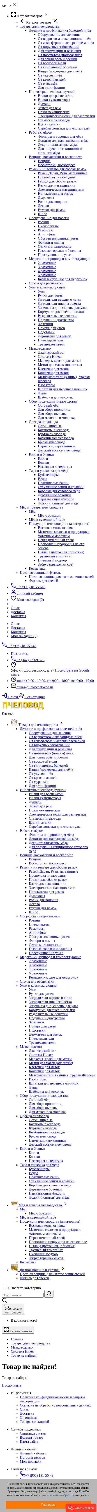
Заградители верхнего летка (59, 299)
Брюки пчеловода (51, 442)
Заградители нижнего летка (59, 303)
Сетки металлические (54, 246)
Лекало (43, 206)
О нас (15, 624)
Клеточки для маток (53, 369)
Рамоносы (45, 230)
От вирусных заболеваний (58, 47)
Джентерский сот (51, 352)
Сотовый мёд (48, 405)
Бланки (43, 462)
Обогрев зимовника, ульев (58, 238)
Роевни (43, 222)
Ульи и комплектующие (47, 287)
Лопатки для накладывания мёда (63, 140)
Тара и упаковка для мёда (48, 471)
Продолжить (11, 1385)
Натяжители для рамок (55, 193)
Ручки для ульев (50, 295)
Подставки (46, 332)
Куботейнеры (48, 475)
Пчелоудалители (50, 340)
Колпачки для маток (53, 373)
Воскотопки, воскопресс (56, 165)
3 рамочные (47, 267)
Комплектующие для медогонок (62, 279)
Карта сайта (29, 1441)
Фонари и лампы (51, 242)
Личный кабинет (33, 1453)
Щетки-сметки (49, 124)
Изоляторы (46, 385)
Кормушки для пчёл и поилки (61, 312)
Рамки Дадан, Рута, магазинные (62, 173)
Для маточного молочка (56, 418)
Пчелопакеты (48, 226)
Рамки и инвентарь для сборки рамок (57, 169)
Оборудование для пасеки (49, 218)
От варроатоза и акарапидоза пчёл (64, 39)
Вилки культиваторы (54, 100)
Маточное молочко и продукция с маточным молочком (64, 534)
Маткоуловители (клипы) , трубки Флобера (62, 1075)
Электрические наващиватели (61, 189)
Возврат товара (31, 1437)
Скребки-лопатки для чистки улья (64, 128)
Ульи (41, 291)
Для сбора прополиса (54, 409)
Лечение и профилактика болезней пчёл (60, 30)
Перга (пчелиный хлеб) (56, 540)
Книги (43, 458)
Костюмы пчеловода (53, 430)
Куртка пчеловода (52, 434)
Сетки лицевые (50, 426)
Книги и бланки (41, 454)
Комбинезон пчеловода (56, 438)
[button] (81, 1508)
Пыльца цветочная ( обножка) (61, 552)
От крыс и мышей (52, 79)
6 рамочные (47, 275)
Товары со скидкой (34, 1421)
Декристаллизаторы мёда (57, 144)
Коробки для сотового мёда (59, 491)
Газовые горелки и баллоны (59, 250)
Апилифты (46, 234)
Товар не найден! (24, 1355)
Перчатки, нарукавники (56, 446)
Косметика (37, 568)
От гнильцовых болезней (57, 67)
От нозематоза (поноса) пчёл (60, 55)
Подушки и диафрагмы (56, 320)
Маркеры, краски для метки (59, 360)
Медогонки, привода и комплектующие (59, 259)
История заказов (32, 1457)
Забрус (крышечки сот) (55, 564)
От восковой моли (52, 63)
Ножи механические (53, 112)
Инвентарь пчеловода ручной (52, 92)
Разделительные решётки (57, 316)
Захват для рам (49, 108)
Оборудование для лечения (59, 34)
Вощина (44, 161)
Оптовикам (28, 1417)
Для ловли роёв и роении (57, 59)
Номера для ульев (51, 328)
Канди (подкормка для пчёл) (60, 71)
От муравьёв (47, 83)
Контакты (18, 632)
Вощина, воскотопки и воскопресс (55, 157)
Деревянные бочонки (54, 495)
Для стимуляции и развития (59, 51)
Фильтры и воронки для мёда (60, 136)
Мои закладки (31, 1461)
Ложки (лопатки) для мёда (58, 503)
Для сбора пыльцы (52, 413)
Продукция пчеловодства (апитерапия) (59, 524)
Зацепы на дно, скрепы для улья (62, 308)
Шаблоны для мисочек (55, 397)
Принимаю (48, 1504)
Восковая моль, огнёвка (56, 528)
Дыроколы (46, 197)
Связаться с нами (33, 1433)
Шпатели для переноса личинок (62, 389)
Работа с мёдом (40, 132)
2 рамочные (47, 263)
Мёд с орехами (49, 515)
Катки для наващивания (56, 185)
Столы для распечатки (46, 283)
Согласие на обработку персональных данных (55, 1405)
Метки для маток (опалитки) (60, 365)
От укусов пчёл (50, 75)
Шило (42, 214)
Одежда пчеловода (43, 422)
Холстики (45, 324)
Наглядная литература (55, 466)
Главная (17, 1339)
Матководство (40, 348)
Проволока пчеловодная (56, 177)
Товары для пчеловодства (30, 1343)
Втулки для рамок (51, 210)
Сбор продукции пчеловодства (53, 401)
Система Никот (50, 356)
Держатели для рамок (54, 336)
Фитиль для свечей (43, 581)
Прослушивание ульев (55, 255)
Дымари (44, 104)
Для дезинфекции (51, 87)
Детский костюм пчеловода (59, 450)
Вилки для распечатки (55, 96)
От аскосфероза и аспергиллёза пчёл (66, 43)
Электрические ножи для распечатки (66, 116)
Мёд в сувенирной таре (47, 519)
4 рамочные (47, 271)
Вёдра (42, 479)
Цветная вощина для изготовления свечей (61, 576)
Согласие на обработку (61, 1495)
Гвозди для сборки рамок (57, 181)
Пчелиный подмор (52, 560)
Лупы (42, 393)
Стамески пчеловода (54, 120)
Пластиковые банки (53, 483)
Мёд (32, 511)
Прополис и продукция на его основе (58, 1242)
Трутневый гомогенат (55, 556)
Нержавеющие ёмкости (56, 499)
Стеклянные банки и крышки (60, 487)
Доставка (18, 628)
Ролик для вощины (52, 202)
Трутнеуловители (51, 344)
